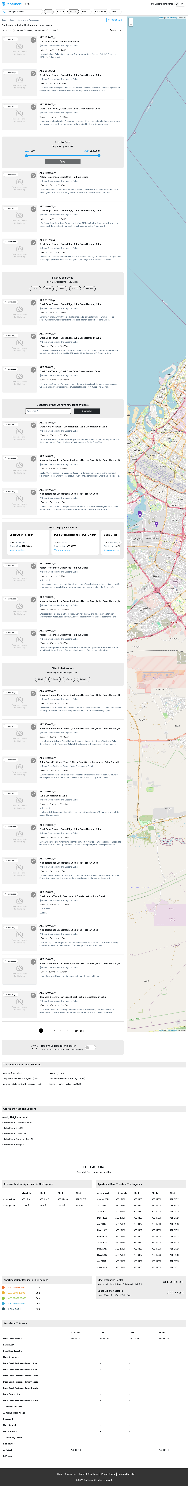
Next (119, 542)
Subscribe (87, 411)
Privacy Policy (108, 1474)
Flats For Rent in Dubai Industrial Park (18, 1123)
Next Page (78, 1031)
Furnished (52, 30)
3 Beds (75, 288)
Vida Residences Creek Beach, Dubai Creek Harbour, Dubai (80, 501)
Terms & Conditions (88, 1474)
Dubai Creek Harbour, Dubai (80, 803)
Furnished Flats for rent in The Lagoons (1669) (22, 1084)
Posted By (99, 12)
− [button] (131, 24)
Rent (27, 3)
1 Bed (48, 288)
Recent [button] (113, 30)
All (47, 12)
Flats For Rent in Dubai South (14, 1134)
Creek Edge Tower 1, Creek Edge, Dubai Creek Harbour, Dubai (80, 82)
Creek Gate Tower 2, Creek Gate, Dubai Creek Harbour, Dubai (80, 116)
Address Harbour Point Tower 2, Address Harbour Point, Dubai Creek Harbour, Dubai (80, 468)
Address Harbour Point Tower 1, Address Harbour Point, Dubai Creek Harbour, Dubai (80, 971)
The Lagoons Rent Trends (162, 4)
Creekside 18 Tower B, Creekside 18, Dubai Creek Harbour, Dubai (80, 904)
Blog (59, 1474)
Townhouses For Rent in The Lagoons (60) (67, 1078)
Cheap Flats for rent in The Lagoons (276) (20, 1078)
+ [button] (131, 20)
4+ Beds (89, 288)
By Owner (19, 30)
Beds (84, 12)
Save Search (116, 20)
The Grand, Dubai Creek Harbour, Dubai (80, 49)
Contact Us (70, 1474)
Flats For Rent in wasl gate (13, 1145)
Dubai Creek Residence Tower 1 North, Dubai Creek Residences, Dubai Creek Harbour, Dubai (80, 769)
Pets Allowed (40, 30)
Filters (114, 12)
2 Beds (61, 288)
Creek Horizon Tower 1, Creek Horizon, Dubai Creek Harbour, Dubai (80, 434)
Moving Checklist (126, 1474)
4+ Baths (84, 679)
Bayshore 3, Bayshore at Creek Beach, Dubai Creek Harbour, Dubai (80, 1004)
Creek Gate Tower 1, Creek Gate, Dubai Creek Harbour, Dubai (80, 379)
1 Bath (40, 679)
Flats (71, 12)
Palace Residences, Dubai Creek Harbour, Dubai (80, 184)
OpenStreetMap (172, 17)
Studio (29, 30)
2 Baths (54, 679)
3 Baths (69, 679)
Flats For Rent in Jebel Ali (12, 1128)
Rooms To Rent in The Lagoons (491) (65, 1084)
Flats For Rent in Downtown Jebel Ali (17, 1139)
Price (59, 12)
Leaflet (161, 17)
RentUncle (12, 4)
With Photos (7, 30)
